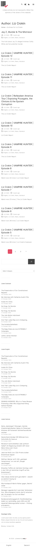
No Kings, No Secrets (8, 306)
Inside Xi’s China (6, 302)
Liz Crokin (11, 37)
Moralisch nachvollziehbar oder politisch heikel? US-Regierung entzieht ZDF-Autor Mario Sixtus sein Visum (15, 446)
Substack (22, 37)
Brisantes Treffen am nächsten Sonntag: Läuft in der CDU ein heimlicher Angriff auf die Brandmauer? (17, 470)
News (16, 37)
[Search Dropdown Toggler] (22, 4)
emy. (25, 538)
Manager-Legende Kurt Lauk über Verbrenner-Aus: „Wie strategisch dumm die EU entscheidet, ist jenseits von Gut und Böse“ (17, 492)
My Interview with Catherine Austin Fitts (15, 297)
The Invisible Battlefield (9, 324)
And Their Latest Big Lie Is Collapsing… (14, 320)
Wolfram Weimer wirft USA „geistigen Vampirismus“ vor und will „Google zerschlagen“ (14, 461)
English (6, 37)
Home (3, 27)
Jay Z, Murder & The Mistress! (16, 32)
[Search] (31, 261)
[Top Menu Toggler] (33, 4)
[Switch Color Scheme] (29, 4)
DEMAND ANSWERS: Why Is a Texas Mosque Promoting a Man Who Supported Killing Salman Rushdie (16, 404)
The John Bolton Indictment (10, 315)
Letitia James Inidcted (9, 336)
